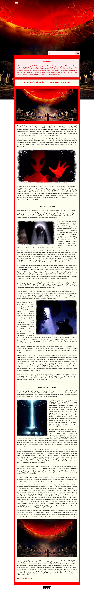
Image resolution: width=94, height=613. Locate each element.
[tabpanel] (47, 67)
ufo (76, 56)
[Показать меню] (16, 3)
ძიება (77, 53)
